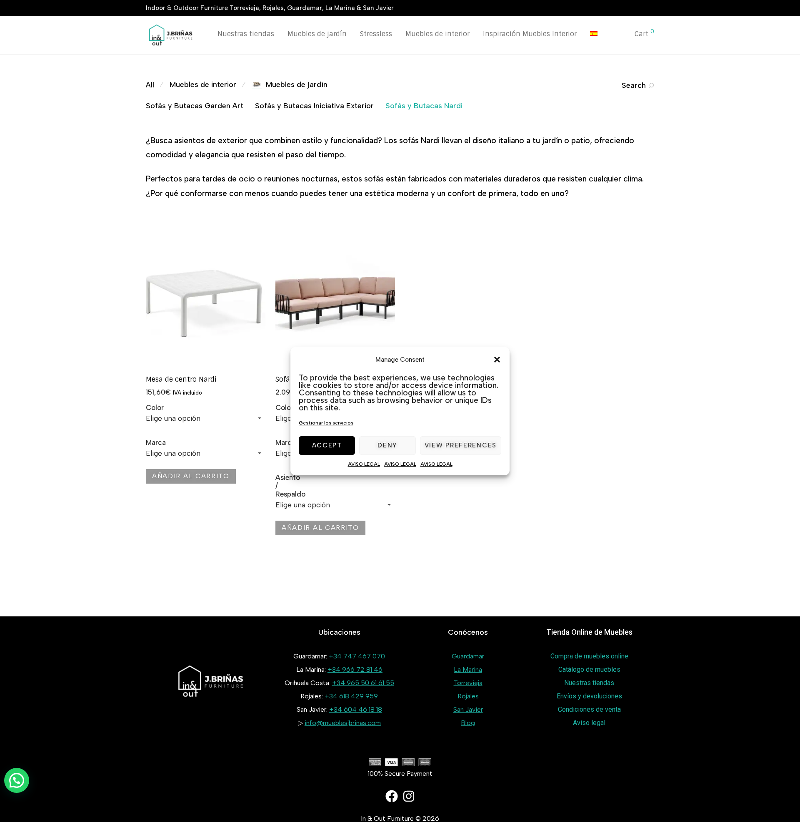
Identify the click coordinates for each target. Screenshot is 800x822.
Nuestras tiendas (246, 34)
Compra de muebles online (589, 656)
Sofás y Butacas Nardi (423, 105)
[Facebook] (391, 796)
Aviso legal (589, 723)
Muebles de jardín (317, 34)
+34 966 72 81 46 (355, 669)
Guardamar (468, 656)
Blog (468, 723)
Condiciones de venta (589, 709)
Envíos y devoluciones (589, 696)
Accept (327, 445)
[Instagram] (408, 796)
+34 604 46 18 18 (355, 709)
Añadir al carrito (191, 476)
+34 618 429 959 (351, 696)
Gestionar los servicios (326, 423)
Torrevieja (468, 683)
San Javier (468, 709)
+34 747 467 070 (357, 656)
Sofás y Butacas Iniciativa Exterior (314, 105)
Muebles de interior (437, 34)
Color (155, 407)
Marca (156, 442)
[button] (497, 359)
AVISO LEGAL (364, 464)
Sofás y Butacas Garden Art (194, 105)
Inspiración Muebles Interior (530, 34)
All (150, 84)
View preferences (461, 445)
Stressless (376, 34)
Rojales (468, 696)
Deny (388, 445)
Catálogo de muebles (589, 669)
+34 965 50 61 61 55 (363, 683)
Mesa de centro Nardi (181, 379)
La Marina (468, 669)
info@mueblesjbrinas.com (343, 723)
